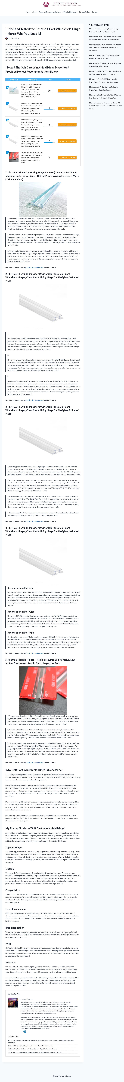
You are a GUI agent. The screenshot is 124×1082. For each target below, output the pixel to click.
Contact (95, 12)
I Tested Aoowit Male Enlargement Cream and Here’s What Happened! (30, 1046)
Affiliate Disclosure (70, 12)
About (34, 12)
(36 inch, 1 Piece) (14, 179)
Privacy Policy (84, 12)
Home (28, 12)
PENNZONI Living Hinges (21, 273)
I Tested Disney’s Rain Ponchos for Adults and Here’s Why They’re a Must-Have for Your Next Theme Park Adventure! (41, 1041)
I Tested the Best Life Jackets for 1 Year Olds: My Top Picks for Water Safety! (33, 1049)
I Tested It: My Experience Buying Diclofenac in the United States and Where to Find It (35, 1052)
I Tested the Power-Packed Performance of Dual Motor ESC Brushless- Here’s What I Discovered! (105, 48)
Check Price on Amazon (67, 91)
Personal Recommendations (50, 12)
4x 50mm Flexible (17, 659)
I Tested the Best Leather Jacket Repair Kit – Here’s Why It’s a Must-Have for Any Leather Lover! (105, 106)
